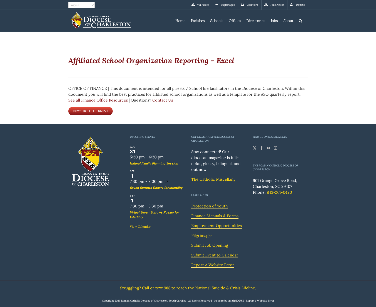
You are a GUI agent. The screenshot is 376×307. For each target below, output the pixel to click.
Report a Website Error (260, 300)
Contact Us (162, 100)
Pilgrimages (201, 235)
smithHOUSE (236, 300)
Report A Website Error (212, 264)
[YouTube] (268, 148)
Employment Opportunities (216, 225)
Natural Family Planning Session (154, 163)
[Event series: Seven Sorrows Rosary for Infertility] (166, 181)
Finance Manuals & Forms (214, 215)
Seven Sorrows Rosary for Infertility (156, 187)
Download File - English (90, 111)
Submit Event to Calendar (214, 255)
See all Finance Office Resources (98, 100)
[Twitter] (254, 148)
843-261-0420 (279, 192)
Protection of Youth (209, 206)
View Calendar (140, 227)
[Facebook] (261, 148)
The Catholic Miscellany (213, 179)
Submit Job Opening (209, 245)
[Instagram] (275, 148)
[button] (300, 20)
